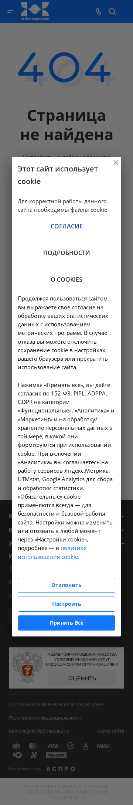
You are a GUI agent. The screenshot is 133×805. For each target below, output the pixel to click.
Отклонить (66, 584)
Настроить (66, 603)
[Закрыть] (115, 162)
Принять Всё (66, 622)
